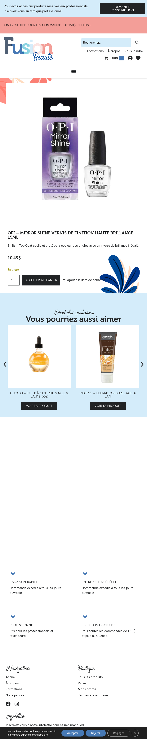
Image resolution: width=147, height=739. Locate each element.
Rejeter (95, 733)
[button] (83, 280)
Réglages (118, 733)
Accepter (72, 733)
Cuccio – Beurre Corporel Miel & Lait (108, 394)
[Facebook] (8, 704)
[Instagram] (16, 704)
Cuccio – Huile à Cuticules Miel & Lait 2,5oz (39, 394)
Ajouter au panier (41, 280)
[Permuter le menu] (73, 71)
